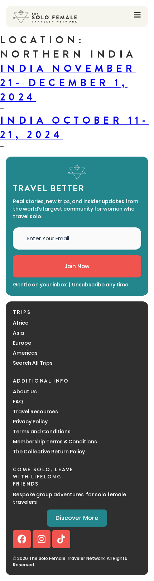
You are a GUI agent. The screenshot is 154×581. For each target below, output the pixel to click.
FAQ (18, 401)
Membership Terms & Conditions (55, 441)
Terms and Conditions (42, 431)
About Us (25, 391)
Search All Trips (33, 362)
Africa (21, 322)
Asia (18, 332)
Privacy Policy (30, 421)
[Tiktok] (61, 539)
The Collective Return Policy (49, 451)
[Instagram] (41, 539)
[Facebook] (22, 539)
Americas (25, 352)
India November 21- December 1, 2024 (68, 82)
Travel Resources (35, 411)
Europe (22, 342)
